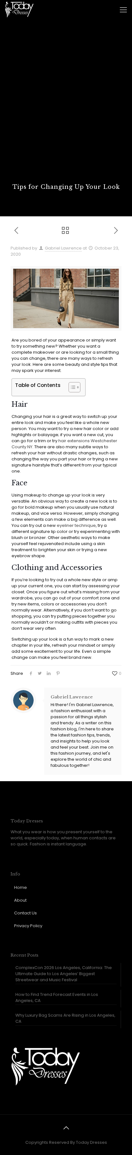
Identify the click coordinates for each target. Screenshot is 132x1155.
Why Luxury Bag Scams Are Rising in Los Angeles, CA (65, 1018)
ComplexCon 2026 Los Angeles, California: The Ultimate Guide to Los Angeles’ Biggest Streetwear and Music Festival (63, 974)
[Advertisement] (66, 114)
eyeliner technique (76, 525)
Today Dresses (91, 1142)
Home (20, 887)
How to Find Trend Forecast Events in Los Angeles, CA (56, 997)
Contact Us (25, 913)
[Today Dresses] (19, 10)
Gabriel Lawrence (63, 248)
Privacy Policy (28, 926)
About (20, 900)
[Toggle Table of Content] (71, 387)
